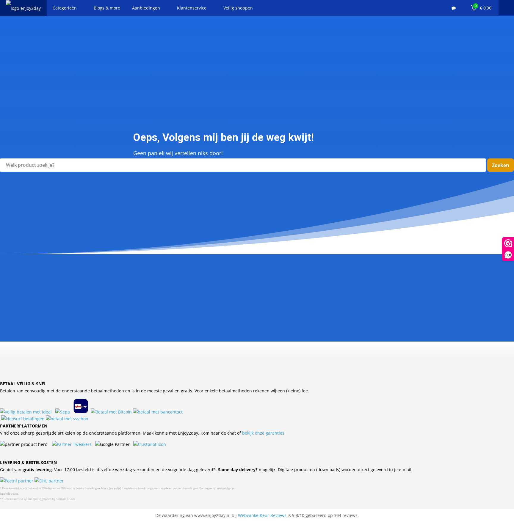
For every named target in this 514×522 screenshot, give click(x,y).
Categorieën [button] (65, 8)
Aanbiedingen (146, 8)
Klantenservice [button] (191, 8)
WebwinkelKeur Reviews (262, 515)
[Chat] (454, 8)
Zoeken (500, 165)
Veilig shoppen (238, 8)
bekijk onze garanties (263, 433)
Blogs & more (107, 8)
